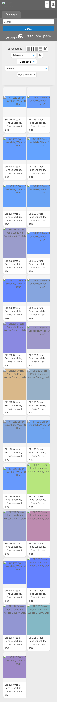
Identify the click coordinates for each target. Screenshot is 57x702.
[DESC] (40, 55)
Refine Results (28, 74)
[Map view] (45, 49)
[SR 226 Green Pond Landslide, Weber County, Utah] (14, 102)
